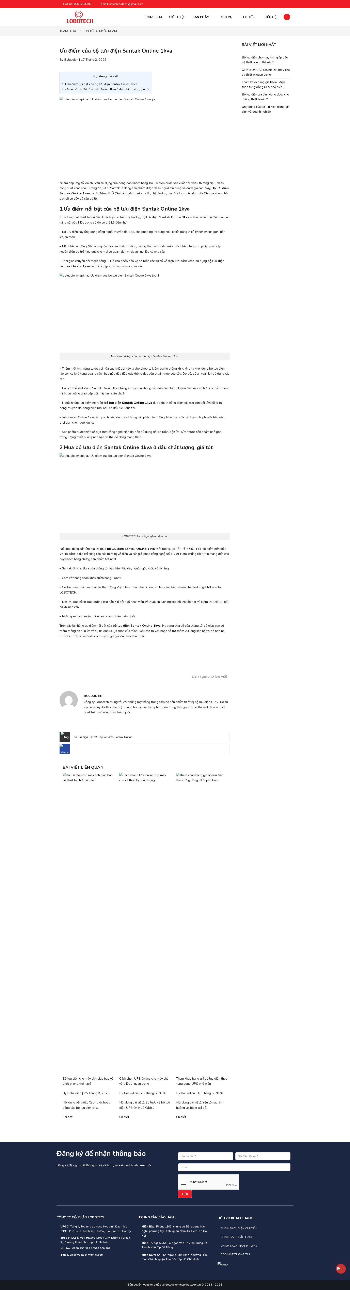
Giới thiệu (177, 17)
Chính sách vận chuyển (239, 1228)
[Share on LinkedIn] (101, 750)
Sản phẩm (201, 17)
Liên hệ (270, 17)
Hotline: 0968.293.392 (77, 4)
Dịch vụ (226, 17)
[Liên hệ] (340, 1268)
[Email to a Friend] (88, 750)
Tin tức (248, 17)
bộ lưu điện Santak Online (115, 737)
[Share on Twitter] (81, 750)
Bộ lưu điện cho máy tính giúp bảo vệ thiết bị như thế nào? (265, 59)
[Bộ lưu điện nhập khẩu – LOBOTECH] (80, 17)
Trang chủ (153, 17)
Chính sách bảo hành (237, 1237)
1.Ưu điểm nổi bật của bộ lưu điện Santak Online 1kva (99, 84)
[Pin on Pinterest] (94, 750)
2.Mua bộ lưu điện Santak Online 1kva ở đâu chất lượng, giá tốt (106, 89)
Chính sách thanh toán (239, 1246)
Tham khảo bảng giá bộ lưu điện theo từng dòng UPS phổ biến (263, 84)
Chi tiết (68, 1117)
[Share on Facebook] (75, 750)
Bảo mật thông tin (235, 1254)
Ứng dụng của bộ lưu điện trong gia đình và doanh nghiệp (265, 109)
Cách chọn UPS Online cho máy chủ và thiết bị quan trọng (266, 72)
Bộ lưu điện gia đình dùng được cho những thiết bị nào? (265, 96)
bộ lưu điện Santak (85, 737)
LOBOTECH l (195, 549)
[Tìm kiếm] (287, 17)
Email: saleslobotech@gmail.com (122, 4)
